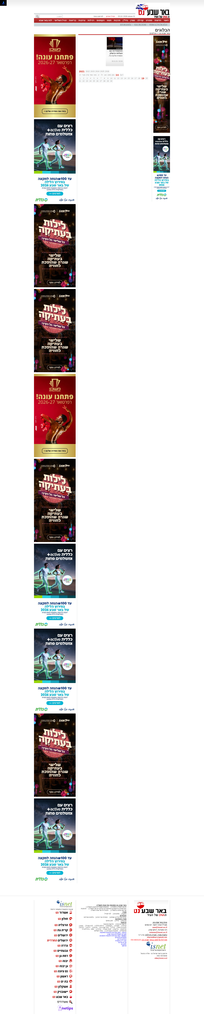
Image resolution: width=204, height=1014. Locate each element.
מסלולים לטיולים (120, 937)
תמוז (109, 20)
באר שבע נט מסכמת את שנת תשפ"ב (111, 905)
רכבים (82, 927)
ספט (109, 75)
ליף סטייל (107, 914)
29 (108, 81)
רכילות (91, 20)
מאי (95, 75)
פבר (83, 75)
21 (80, 81)
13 (122, 78)
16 (132, 78)
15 (129, 78)
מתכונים (116, 914)
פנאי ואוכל (107, 929)
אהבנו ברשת (122, 927)
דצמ (121, 75)
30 (111, 81)
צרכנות (82, 20)
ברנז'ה (99, 929)
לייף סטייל (89, 926)
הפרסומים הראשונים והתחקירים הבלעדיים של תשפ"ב (107, 909)
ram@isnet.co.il (159, 927)
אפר (91, 75)
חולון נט (123, 944)
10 (111, 78)
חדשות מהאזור (108, 924)
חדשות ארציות (121, 924)
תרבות (117, 20)
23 (87, 81)
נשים (81, 926)
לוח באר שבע (45, 20)
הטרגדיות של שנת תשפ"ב (100, 910)
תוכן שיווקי (109, 921)
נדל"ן (125, 20)
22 (84, 81)
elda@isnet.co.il (161, 958)
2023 (93, 71)
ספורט (149, 20)
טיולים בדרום (121, 939)
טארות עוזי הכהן (140, 24)
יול (102, 75)
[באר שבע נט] (151, 916)
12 (118, 78)
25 (94, 81)
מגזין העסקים (120, 919)
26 (97, 81)
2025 (102, 71)
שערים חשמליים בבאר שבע (116, 934)
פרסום (124, 946)
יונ (98, 75)
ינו (80, 75)
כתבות (124, 914)
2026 (107, 71)
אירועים (123, 929)
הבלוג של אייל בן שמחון (158, 24)
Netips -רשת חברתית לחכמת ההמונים (113, 936)
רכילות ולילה (99, 926)
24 (90, 81)
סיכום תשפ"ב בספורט (118, 907)
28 (104, 81)
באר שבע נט (164, 33)
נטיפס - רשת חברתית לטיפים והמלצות (113, 932)
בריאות (72, 20)
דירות (88, 927)
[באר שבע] (153, 18)
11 (115, 78)
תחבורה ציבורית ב (111, 931)
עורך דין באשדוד (120, 941)
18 (139, 78)
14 (125, 78)
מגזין (132, 20)
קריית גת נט (122, 942)
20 (147, 78)
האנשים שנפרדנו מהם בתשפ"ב (98, 907)
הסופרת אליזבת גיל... (115, 56)
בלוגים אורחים (125, 24)
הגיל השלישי (60, 20)
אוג (105, 75)
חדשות (158, 20)
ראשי (166, 20)
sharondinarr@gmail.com (157, 937)
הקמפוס (100, 20)
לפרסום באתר (98, 16)
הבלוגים (153, 33)
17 (136, 78)
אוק (113, 75)
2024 (97, 71)
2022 (88, 71)
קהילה (140, 20)
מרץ (87, 75)
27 (101, 81)
